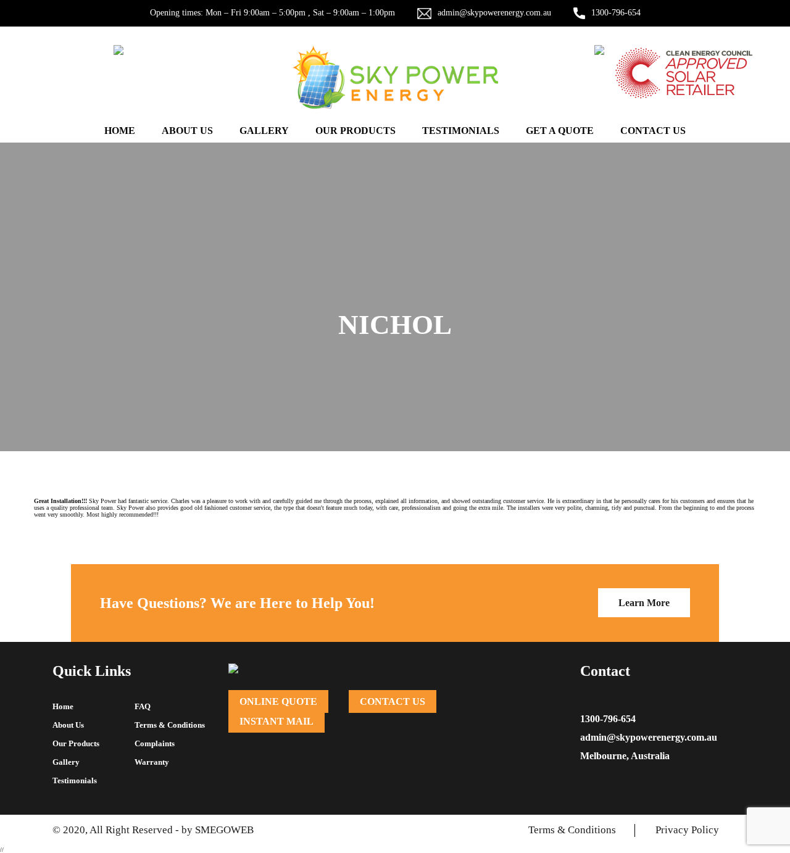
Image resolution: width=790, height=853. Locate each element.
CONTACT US (392, 701)
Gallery (264, 130)
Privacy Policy (687, 830)
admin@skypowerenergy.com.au (494, 12)
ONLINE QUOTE (278, 701)
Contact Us (653, 130)
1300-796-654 (616, 12)
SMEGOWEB (224, 830)
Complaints (155, 743)
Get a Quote (560, 130)
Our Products (355, 130)
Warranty (152, 762)
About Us (187, 130)
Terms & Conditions (170, 725)
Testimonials (460, 130)
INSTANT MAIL (276, 721)
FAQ (143, 706)
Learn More (644, 602)
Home (119, 130)
